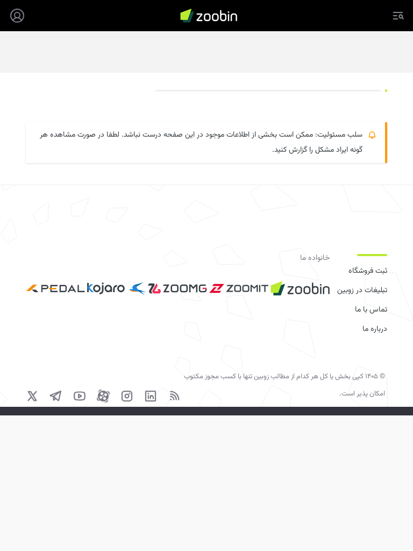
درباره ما (374, 329)
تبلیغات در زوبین (362, 290)
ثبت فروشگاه (367, 271)
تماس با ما (371, 310)
